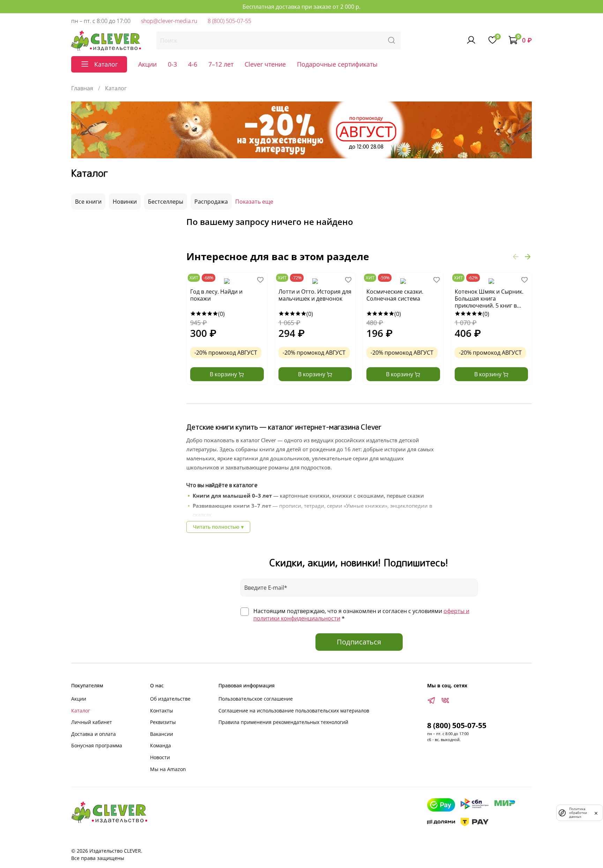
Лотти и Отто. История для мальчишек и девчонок (314, 295)
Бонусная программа (96, 745)
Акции (147, 64)
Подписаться (359, 642)
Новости (160, 757)
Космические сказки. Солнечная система (394, 295)
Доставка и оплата (93, 734)
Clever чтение (265, 64)
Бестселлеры (165, 201)
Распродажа (211, 201)
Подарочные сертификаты (337, 64)
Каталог (80, 710)
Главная (82, 88)
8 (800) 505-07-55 (229, 21)
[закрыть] (596, 812)
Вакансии (161, 734)
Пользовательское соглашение (255, 698)
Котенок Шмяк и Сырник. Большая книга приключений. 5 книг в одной (489, 299)
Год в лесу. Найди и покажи (216, 295)
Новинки (125, 201)
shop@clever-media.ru (169, 21)
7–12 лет (220, 64)
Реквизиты (163, 722)
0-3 (172, 64)
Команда (160, 745)
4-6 (192, 64)
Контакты (161, 710)
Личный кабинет (91, 722)
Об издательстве (170, 698)
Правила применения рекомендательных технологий (283, 722)
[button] (516, 256)
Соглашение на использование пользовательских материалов (293, 710)
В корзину (224, 374)
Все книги (88, 201)
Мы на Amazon (168, 769)
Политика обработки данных (578, 812)
